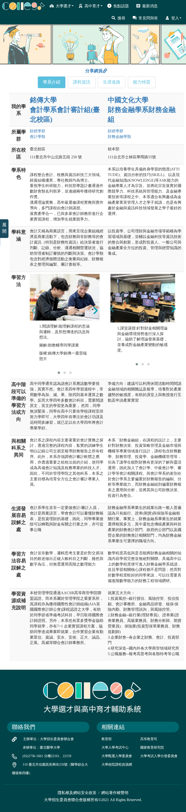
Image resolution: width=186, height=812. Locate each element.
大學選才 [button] (63, 6)
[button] (59, 372)
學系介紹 (51, 82)
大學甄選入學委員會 (116, 756)
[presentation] (33, 310)
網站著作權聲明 (114, 793)
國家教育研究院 (152, 747)
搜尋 (121, 18)
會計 (37, 137)
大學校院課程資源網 (116, 764)
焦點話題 (121, 6)
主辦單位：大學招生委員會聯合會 (48, 739)
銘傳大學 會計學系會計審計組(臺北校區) (65, 109)
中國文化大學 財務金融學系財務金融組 (142, 109)
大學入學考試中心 (115, 747)
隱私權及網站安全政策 (77, 793)
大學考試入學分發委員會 (159, 756)
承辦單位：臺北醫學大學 (41, 747)
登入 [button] (175, 18)
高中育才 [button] (92, 6)
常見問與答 (148, 18)
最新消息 (150, 6)
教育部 (106, 739)
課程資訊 (81, 82)
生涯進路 (111, 82)
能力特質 (141, 82)
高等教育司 (148, 739)
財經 (37, 131)
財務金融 (119, 137)
